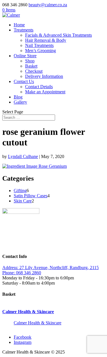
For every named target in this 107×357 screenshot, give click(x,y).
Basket (31, 66)
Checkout (34, 71)
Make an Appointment (45, 91)
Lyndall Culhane (23, 156)
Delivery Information (44, 76)
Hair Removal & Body (45, 40)
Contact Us (24, 81)
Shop (30, 60)
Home (19, 24)
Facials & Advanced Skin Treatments (58, 35)
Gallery (20, 102)
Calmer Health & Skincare (28, 311)
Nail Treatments (39, 45)
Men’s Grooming (40, 50)
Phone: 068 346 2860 (21, 272)
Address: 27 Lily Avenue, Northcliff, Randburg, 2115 (50, 267)
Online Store (25, 55)
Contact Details (39, 86)
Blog (18, 96)
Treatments (23, 29)
